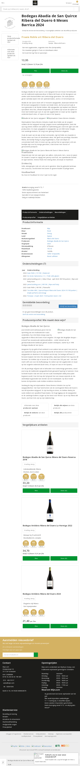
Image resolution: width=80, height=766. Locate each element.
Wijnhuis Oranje (65, 667)
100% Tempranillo (53, 254)
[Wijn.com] (35, 3)
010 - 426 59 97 (8, 680)
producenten (63, 413)
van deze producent (34, 414)
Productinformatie (30, 212)
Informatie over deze (31, 406)
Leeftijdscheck (26, 736)
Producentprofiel (29, 217)
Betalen (5, 717)
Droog (49, 233)
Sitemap (51, 734)
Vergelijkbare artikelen (46, 217)
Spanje (49, 236)
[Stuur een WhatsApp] (3, 687)
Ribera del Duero (53, 239)
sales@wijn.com (8, 683)
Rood (49, 231)
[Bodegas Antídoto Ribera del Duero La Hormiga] (50, 510)
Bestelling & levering (10, 714)
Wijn (48, 228)
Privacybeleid (7, 727)
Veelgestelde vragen (10, 724)
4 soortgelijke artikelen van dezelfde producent (61, 30)
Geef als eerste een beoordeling (34, 314)
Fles (35, 71)
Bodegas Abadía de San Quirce (58, 241)
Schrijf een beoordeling (68, 306)
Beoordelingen (60, 212)
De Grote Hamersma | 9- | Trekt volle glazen (43, 276)
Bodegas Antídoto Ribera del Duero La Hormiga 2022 (47, 525)
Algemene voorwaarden (64, 734)
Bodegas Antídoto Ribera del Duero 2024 (42, 594)
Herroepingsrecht (50, 736)
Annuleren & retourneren (11, 719)
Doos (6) (64, 71)
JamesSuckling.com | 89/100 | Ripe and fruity (43, 284)
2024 (49, 244)
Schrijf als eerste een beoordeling (33, 30)
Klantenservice (29, 734)
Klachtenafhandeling (10, 722)
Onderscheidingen (46, 212)
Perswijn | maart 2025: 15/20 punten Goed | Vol (44, 296)
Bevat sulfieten (52, 256)
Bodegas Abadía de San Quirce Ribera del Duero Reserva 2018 (49, 458)
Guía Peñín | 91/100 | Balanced (38, 273)
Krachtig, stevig (29, 464)
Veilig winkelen (41, 734)
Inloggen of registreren (13, 734)
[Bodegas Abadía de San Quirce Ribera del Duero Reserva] (50, 442)
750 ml (49, 249)
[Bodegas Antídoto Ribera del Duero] (50, 578)
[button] (25, 84)
